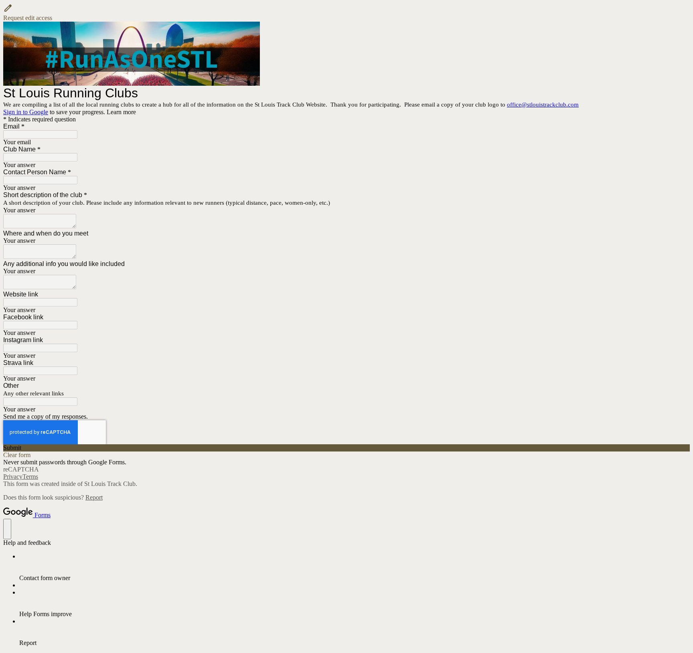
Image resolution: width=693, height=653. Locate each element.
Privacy (12, 476)
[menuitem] (354, 567)
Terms (30, 476)
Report (94, 497)
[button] (346, 12)
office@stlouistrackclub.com (543, 104)
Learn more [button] (121, 112)
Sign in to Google (25, 112)
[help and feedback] (7, 529)
